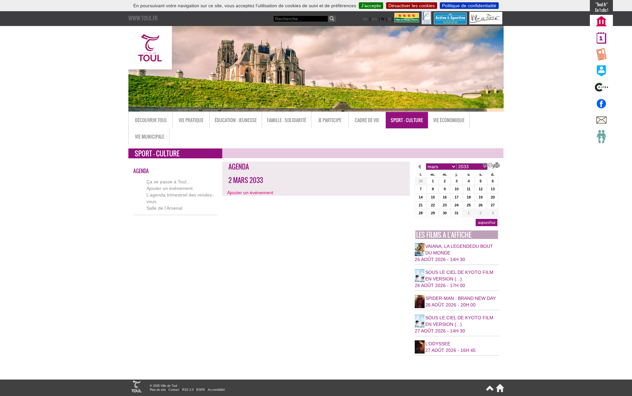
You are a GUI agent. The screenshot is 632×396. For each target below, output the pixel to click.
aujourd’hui (486, 222)
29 (433, 213)
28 (421, 181)
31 (457, 213)
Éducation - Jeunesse (236, 120)
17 (457, 197)
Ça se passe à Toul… (168, 181)
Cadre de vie (367, 120)
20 (493, 197)
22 (433, 205)
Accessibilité (216, 389)
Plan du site (158, 389)
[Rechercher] (332, 18)
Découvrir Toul (151, 120)
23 (445, 205)
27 (493, 205)
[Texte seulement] (494, 164)
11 (468, 189)
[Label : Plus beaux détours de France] (427, 22)
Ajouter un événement (169, 188)
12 (481, 189)
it (389, 18)
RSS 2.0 (188, 389)
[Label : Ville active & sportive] (451, 22)
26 (481, 205)
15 (433, 197)
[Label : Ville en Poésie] (486, 22)
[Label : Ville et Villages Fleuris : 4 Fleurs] (407, 22)
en (374, 18)
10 (457, 189)
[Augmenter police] (484, 164)
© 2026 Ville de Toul (163, 385)
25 (469, 205)
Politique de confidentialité (469, 5)
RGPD (200, 389)
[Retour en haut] (489, 390)
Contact (174, 389)
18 (469, 197)
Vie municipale (149, 136)
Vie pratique (191, 120)
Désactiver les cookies (411, 5)
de (365, 18)
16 (445, 197)
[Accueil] (499, 390)
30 (445, 213)
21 (421, 205)
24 (457, 205)
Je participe (329, 120)
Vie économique (448, 120)
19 (481, 197)
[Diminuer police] (489, 164)
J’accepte (371, 5)
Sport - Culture (407, 120)
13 (493, 189)
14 (421, 197)
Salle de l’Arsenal (164, 208)
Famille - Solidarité (286, 120)
